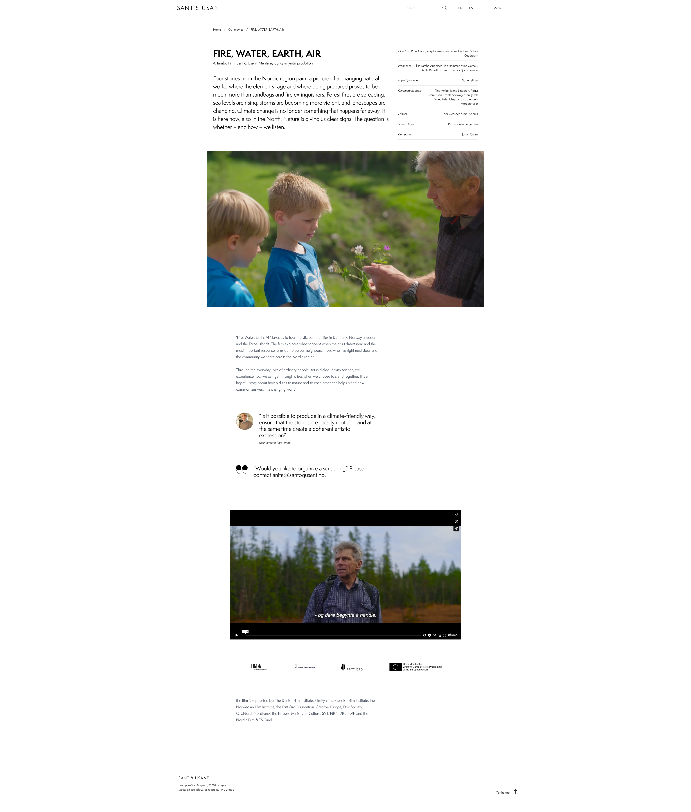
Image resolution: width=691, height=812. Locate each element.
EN (471, 8)
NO (460, 8)
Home (217, 30)
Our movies (235, 30)
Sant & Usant (200, 8)
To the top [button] (503, 793)
